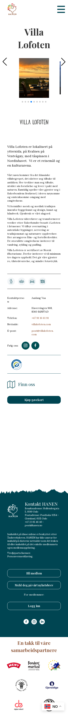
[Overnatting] (32, 281)
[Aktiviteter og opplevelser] (11, 281)
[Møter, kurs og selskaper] (21, 281)
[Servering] (42, 281)
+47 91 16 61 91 (40, 318)
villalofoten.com (41, 324)
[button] (63, 62)
